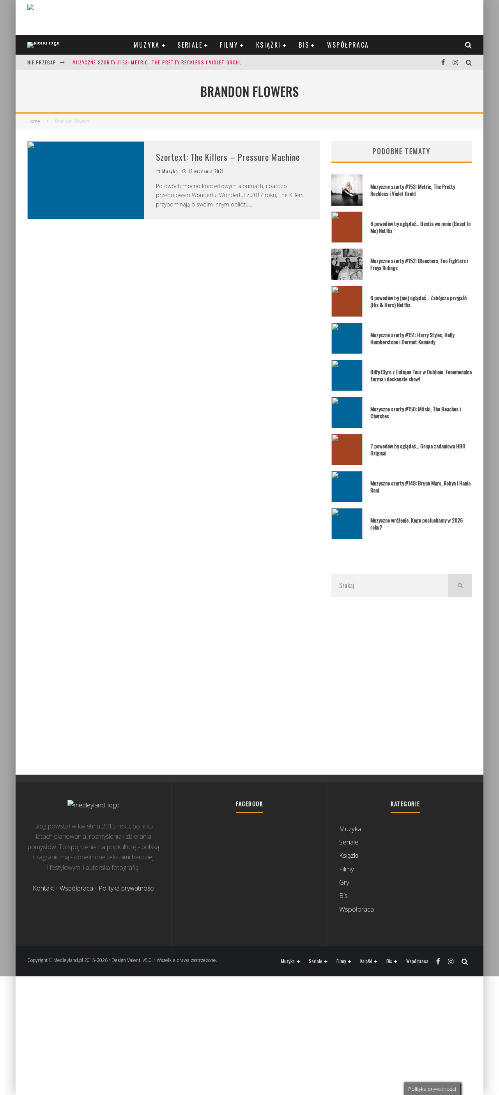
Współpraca (348, 45)
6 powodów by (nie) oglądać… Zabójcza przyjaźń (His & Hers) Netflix (418, 301)
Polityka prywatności (126, 888)
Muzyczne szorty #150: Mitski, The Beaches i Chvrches (415, 412)
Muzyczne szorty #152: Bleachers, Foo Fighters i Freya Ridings (419, 264)
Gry (344, 882)
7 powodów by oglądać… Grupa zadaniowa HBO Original (417, 449)
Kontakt (43, 888)
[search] (460, 585)
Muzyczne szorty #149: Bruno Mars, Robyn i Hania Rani (420, 486)
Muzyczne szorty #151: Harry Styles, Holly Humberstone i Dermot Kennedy (412, 338)
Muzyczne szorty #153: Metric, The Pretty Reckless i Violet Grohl (157, 62)
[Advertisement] (401, 685)
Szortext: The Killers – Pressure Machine (228, 157)
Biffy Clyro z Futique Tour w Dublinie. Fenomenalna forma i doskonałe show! (421, 375)
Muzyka (146, 45)
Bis (304, 45)
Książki (268, 45)
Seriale (189, 45)
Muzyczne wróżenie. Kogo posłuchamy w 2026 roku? (416, 523)
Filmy (229, 45)
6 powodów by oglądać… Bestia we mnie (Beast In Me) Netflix (420, 227)
